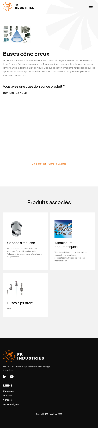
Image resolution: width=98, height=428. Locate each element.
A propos (7, 400)
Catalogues (8, 391)
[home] (18, 6)
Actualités (8, 395)
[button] (90, 6)
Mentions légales (11, 404)
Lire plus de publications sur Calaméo (49, 164)
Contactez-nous (15, 92)
